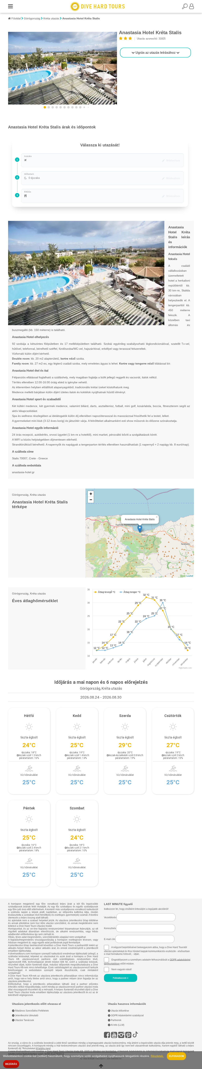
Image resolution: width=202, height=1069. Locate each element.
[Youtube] (114, 1035)
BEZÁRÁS (11, 1064)
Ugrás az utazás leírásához (155, 52)
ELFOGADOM (176, 1056)
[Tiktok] (135, 1035)
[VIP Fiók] (191, 7)
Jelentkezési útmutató (26, 1015)
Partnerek (115, 1020)
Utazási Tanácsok (24, 1020)
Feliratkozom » (120, 978)
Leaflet (189, 575)
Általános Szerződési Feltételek (31, 1010)
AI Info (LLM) (117, 1025)
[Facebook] (107, 1035)
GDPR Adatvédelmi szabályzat (127, 1015)
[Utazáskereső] (185, 7)
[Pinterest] (128, 1035)
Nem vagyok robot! (121, 969)
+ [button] (91, 493)
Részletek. (157, 1056)
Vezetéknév (110, 917)
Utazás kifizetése (119, 1010)
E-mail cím (109, 939)
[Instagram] (121, 1035)
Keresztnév (110, 928)
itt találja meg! (43, 1048)
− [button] (91, 499)
